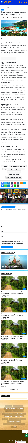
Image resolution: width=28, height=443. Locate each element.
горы (21, 411)
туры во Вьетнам (19, 169)
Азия (12, 7)
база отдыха (20, 408)
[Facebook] (2, 183)
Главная (4, 7)
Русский (18, 442)
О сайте (11, 434)
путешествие (22, 418)
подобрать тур (8, 169)
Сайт (2, 236)
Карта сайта (16, 434)
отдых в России (13, 418)
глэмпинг (16, 411)
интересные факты (18, 416)
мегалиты (5, 418)
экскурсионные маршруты (14, 177)
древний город (8, 416)
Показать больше (14, 389)
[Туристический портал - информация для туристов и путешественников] (6, 2)
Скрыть (13, 57)
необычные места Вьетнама (18, 166)
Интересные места (18, 405)
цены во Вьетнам (14, 174)
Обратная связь (23, 434)
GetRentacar (8, 405)
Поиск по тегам (7, 436)
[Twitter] (5, 183)
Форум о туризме (5, 434)
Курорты (8, 7)
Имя (2, 226)
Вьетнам (5, 166)
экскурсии (14, 426)
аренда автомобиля (10, 408)
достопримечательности (9, 413)
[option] (14, 196)
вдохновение (9, 411)
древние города (21, 413)
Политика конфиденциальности (17, 436)
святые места (20, 424)
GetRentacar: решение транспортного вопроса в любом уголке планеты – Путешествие (14, 197)
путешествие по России (9, 424)
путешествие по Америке (14, 421)
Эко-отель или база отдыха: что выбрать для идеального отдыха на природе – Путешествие (13, 293)
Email (2, 231)
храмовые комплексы (14, 171)
